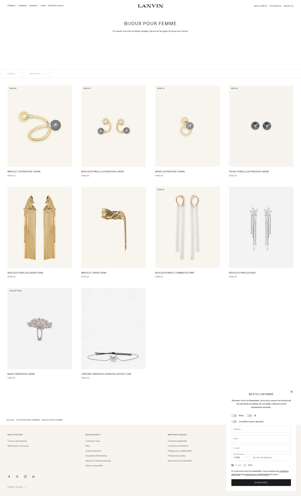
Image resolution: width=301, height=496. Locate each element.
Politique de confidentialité (180, 451)
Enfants (33, 6)
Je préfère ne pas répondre (251, 421)
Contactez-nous (93, 441)
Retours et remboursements (98, 460)
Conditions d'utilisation (178, 446)
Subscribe (261, 482)
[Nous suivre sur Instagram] (25, 476)
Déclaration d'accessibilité (180, 460)
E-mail (238, 465)
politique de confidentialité (257, 474)
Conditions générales (177, 441)
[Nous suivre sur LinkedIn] (33, 476)
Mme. (241, 415)
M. (255, 415)
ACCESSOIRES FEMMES (28, 420)
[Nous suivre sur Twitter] (17, 476)
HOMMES (22, 6)
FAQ (88, 446)
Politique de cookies (177, 455)
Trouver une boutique (17, 441)
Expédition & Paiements (96, 455)
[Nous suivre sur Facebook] (9, 476)
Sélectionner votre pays (18, 446)
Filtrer (11, 74)
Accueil (10, 420)
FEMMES (12, 6)
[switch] (234, 415)
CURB (43, 6)
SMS (250, 465)
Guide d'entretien (93, 451)
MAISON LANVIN (56, 6)
